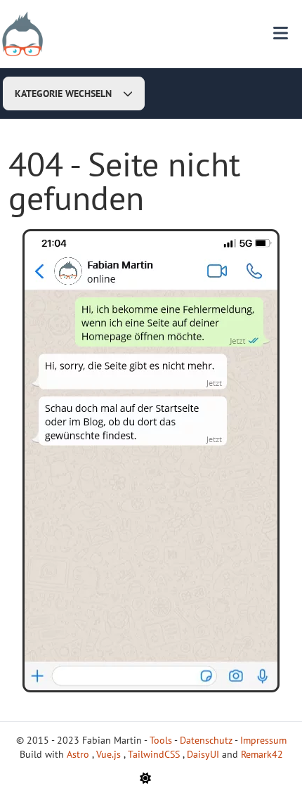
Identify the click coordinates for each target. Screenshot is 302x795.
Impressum (263, 740)
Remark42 (262, 754)
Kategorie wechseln (63, 93)
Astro (79, 754)
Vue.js (110, 754)
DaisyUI (204, 754)
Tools (161, 740)
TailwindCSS (155, 754)
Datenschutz (206, 740)
